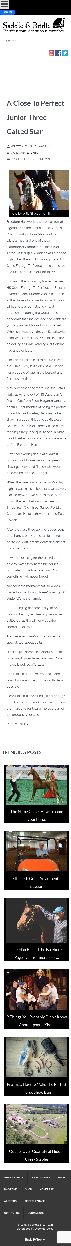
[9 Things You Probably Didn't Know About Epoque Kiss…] (36, 989)
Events (32, 152)
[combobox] (24, 41)
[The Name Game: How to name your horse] (36, 785)
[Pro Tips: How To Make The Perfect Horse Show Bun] (36, 1057)
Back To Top (33, 1239)
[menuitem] (14, 1178)
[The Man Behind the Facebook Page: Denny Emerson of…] (36, 920)
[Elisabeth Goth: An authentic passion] (36, 851)
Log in (7, 12)
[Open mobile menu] (4, 4)
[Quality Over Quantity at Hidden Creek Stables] (36, 1124)
